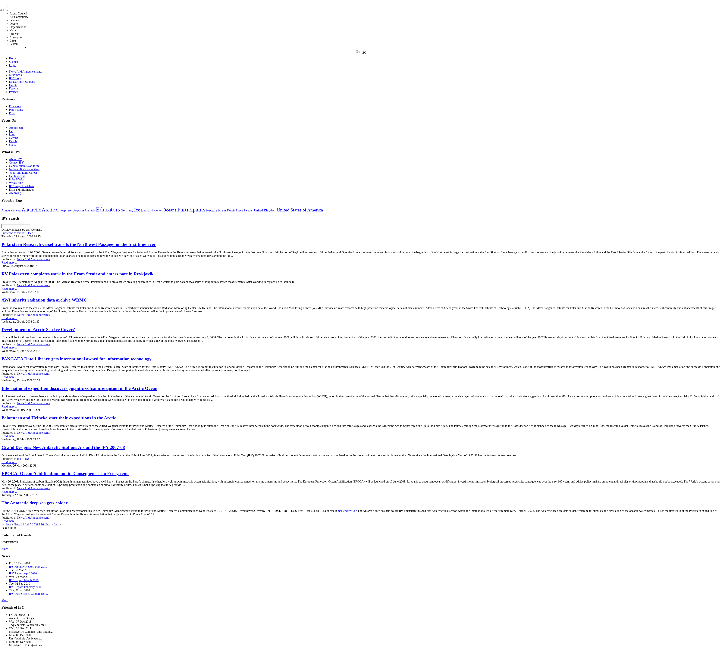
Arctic (48, 210)
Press (222, 210)
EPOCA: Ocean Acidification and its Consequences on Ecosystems (65, 473)
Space (239, 210)
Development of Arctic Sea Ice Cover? (38, 329)
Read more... (9, 262)
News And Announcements (33, 259)
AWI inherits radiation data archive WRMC (44, 300)
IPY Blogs (23, 458)
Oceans (170, 209)
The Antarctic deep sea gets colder (35, 502)
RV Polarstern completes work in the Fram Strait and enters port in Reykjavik (77, 273)
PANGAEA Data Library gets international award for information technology (77, 358)
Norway (156, 210)
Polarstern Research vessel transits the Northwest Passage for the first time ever (79, 244)
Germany (127, 210)
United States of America (300, 210)
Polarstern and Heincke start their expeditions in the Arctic (59, 417)
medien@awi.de (347, 510)
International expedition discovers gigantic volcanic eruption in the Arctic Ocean (79, 388)
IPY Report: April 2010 (23, 573)
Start (8, 524)
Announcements (11, 210)
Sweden (248, 210)
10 (42, 524)
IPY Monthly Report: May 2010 (28, 566)
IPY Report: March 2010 (24, 580)
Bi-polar (78, 210)
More (5, 548)
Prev (17, 524)
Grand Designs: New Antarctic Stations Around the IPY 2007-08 (63, 447)
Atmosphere (63, 210)
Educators (108, 209)
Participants (191, 209)
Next (47, 524)
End (56, 524)
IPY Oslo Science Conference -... (29, 593)
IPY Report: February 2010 (25, 587)
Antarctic (31, 210)
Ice (137, 210)
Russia (231, 210)
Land (145, 210)
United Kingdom (265, 210)
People (211, 210)
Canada (90, 210)
